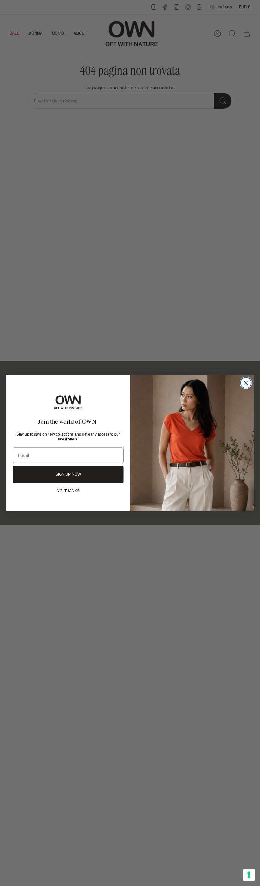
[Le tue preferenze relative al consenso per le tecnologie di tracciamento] (249, 875)
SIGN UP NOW (68, 474)
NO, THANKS (68, 490)
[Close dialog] (246, 382)
